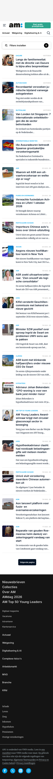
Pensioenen (7, 732)
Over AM (9, 592)
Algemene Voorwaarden (25, 759)
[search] (48, 33)
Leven (5, 711)
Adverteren (7, 621)
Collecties (9, 587)
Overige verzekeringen (12, 737)
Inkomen (6, 721)
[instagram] (28, 770)
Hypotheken (8, 727)
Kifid (4, 690)
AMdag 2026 (12, 597)
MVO (5, 674)
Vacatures (7, 616)
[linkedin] (20, 770)
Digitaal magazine (10, 611)
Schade (5, 706)
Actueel (6, 634)
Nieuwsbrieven (13, 582)
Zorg (4, 716)
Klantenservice (9, 626)
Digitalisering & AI (11, 650)
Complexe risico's (12, 658)
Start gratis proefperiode (38, 25)
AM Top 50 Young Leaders (22, 602)
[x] (12, 770)
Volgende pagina (27, 562)
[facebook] (4, 770)
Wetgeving (8, 642)
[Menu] (4, 25)
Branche (6, 682)
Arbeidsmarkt (9, 666)
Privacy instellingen (25, 763)
